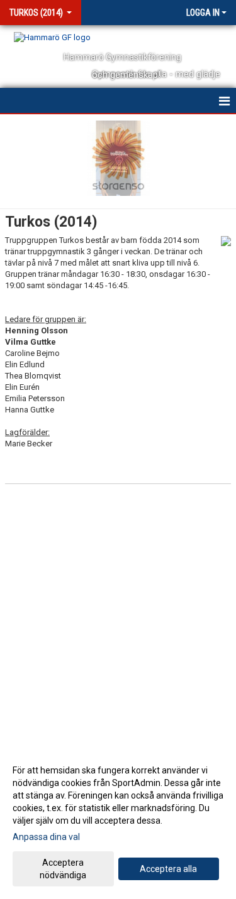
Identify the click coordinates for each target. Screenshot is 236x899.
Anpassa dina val (46, 837)
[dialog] (118, 822)
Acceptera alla (168, 869)
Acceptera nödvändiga (63, 869)
